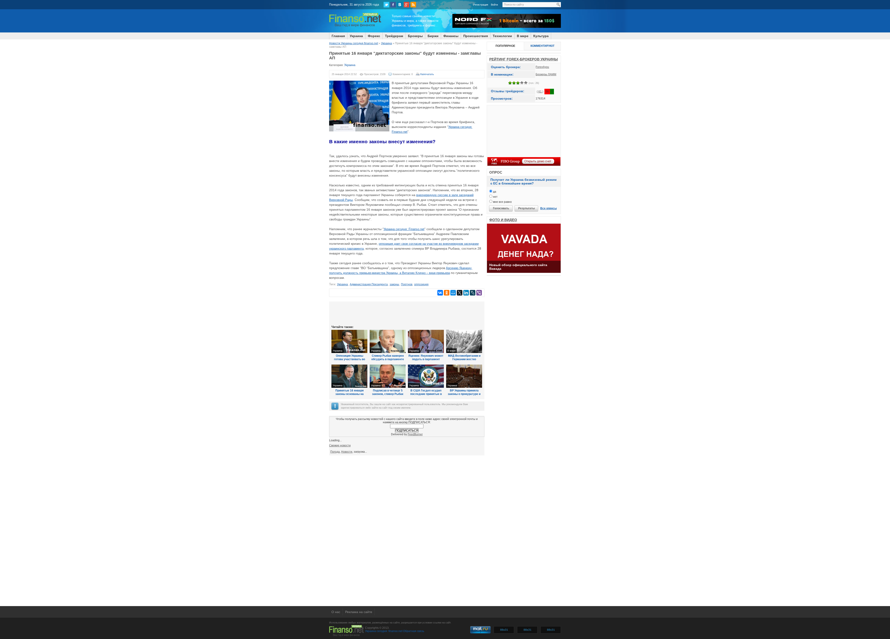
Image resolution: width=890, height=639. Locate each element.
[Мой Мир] (453, 293)
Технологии (502, 36)
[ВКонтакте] (400, 4)
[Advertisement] (406, 312)
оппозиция (421, 284)
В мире (522, 36)
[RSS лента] (413, 4)
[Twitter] (386, 4)
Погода (335, 451)
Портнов (406, 284)
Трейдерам (394, 36)
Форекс (374, 36)
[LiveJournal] (472, 293)
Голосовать (501, 208)
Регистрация (480, 4)
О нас (335, 612)
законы (394, 284)
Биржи (433, 36)
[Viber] (479, 293)
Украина (356, 36)
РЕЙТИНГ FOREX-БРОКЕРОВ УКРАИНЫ (523, 59)
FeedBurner (415, 434)
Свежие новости (340, 445)
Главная (338, 36)
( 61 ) (540, 91)
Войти (494, 4)
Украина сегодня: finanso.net (383, 631)
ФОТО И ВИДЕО (503, 220)
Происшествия (475, 36)
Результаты (526, 208)
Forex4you (542, 67)
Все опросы (548, 208)
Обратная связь (413, 631)
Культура (541, 36)
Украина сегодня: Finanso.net (404, 229)
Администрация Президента (369, 284)
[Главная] (355, 26)
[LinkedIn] (466, 293)
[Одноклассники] (446, 293)
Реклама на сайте (358, 612)
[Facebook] (393, 4)
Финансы (450, 36)
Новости (346, 451)
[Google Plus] (406, 4)
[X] (459, 293)
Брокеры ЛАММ (546, 74)
